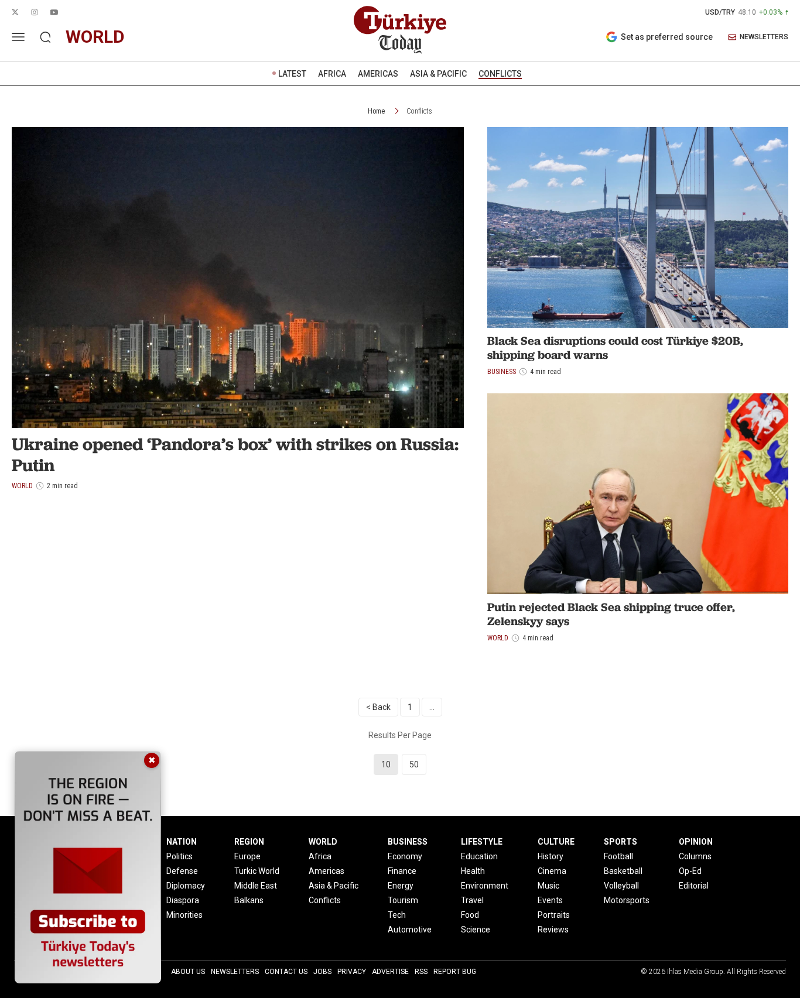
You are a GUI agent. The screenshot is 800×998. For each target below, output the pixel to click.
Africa (320, 856)
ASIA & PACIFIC (438, 74)
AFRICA (332, 74)
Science (475, 929)
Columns (695, 856)
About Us (188, 972)
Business (501, 372)
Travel (472, 900)
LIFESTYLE (481, 842)
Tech (397, 915)
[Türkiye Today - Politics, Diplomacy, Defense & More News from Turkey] (400, 30)
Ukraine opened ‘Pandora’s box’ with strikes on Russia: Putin (235, 454)
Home (376, 111)
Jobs (322, 972)
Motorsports (626, 900)
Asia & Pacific (333, 886)
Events (550, 900)
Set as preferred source (667, 37)
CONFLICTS (500, 74)
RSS (421, 972)
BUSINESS (408, 842)
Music (548, 886)
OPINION (696, 842)
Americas (326, 871)
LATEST (292, 74)
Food (470, 915)
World (497, 638)
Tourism (403, 900)
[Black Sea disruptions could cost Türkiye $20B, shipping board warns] (637, 227)
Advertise (390, 972)
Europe (247, 856)
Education (479, 856)
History (550, 856)
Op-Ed (690, 871)
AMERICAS (378, 74)
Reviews (553, 929)
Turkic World (256, 871)
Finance (402, 871)
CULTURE (556, 842)
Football (618, 856)
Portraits (554, 915)
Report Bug (454, 972)
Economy (405, 856)
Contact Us (286, 972)
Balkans (249, 900)
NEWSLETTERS (764, 37)
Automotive (410, 929)
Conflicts (419, 111)
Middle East (255, 886)
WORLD (323, 842)
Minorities (184, 915)
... (432, 707)
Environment (484, 886)
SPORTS (620, 842)
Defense (182, 871)
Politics (179, 856)
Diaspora (182, 900)
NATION (181, 842)
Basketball (623, 871)
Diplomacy (185, 886)
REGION (249, 842)
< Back (378, 707)
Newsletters (235, 972)
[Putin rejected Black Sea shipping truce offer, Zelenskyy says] (637, 493)
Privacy (351, 972)
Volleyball (621, 886)
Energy (400, 886)
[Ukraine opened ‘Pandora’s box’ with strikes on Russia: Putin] (238, 277)
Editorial (694, 886)
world (95, 36)
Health (473, 871)
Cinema (552, 871)
